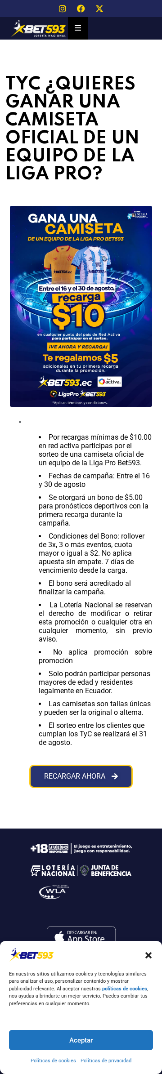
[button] (148, 954)
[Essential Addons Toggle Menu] (78, 28)
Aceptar (81, 1040)
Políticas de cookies (53, 1061)
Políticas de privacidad (106, 1061)
